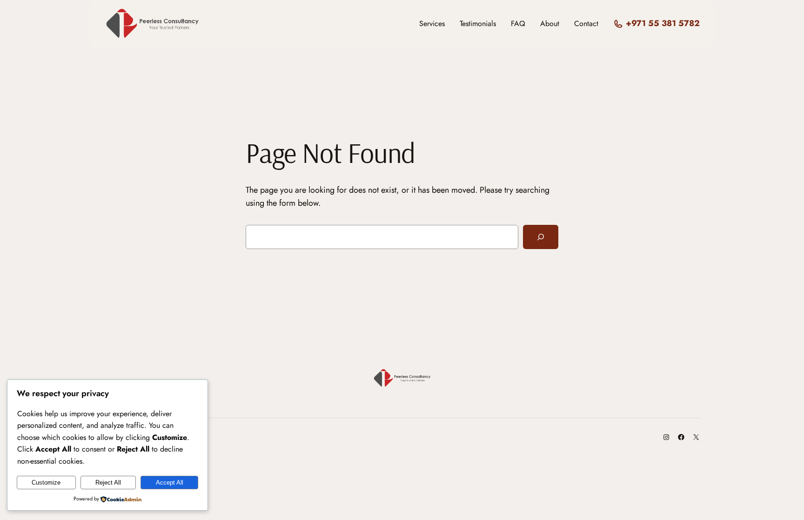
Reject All (108, 482)
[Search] (540, 237)
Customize (46, 482)
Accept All (169, 482)
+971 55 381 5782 (663, 23)
